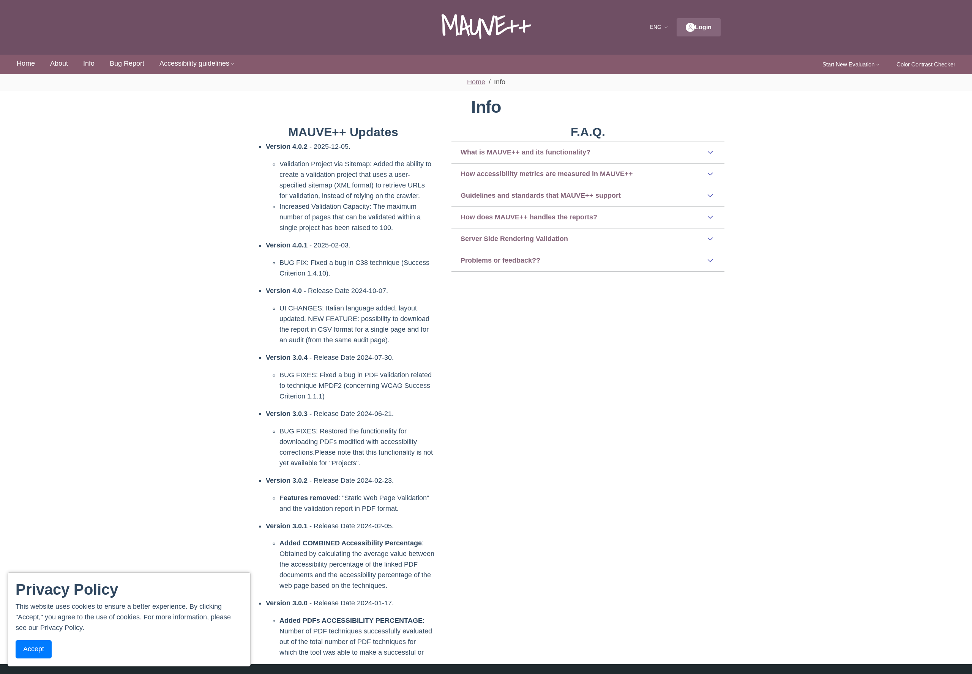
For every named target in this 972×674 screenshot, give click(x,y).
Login (703, 27)
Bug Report (127, 63)
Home (26, 63)
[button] (660, 27)
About (59, 63)
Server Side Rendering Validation (514, 239)
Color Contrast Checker (925, 64)
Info (89, 63)
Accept (33, 649)
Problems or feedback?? (500, 260)
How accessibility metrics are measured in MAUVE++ (547, 174)
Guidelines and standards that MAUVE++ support (541, 195)
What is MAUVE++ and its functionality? (525, 152)
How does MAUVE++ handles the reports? (529, 217)
